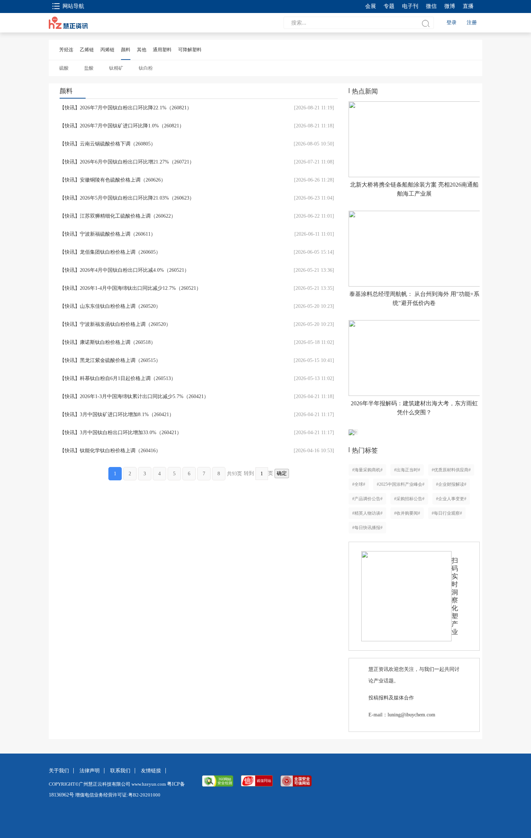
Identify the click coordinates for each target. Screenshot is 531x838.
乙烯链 (87, 49)
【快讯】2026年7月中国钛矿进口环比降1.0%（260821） (122, 125)
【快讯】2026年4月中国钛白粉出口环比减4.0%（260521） (124, 270)
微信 (431, 6)
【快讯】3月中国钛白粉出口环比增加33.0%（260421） (121, 432)
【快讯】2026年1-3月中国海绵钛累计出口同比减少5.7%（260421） (134, 396)
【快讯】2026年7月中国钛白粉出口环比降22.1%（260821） (126, 107)
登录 (451, 22)
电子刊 (410, 6)
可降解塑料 (190, 49)
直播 (468, 6)
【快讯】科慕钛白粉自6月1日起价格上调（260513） (118, 378)
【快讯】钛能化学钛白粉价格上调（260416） (110, 450)
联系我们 (120, 770)
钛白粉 (146, 68)
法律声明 (89, 770)
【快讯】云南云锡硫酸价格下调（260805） (108, 144)
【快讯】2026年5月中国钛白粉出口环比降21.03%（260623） (127, 198)
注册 (472, 22)
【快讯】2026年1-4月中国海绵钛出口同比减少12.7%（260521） (130, 288)
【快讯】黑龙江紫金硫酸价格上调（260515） (110, 360)
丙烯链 (107, 49)
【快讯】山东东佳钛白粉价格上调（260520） (110, 306)
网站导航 (73, 6)
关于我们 (59, 770)
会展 (370, 6)
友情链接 (151, 770)
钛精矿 (116, 68)
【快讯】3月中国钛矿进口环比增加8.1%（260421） (117, 414)
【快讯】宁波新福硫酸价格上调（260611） (108, 234)
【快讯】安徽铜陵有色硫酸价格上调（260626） (113, 180)
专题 (389, 6)
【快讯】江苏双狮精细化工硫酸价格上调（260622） (118, 216)
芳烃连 (66, 49)
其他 (141, 49)
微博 (449, 6)
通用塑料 (162, 49)
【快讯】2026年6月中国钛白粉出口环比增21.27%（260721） (127, 162)
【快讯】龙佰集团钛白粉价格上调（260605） (110, 252)
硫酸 (64, 68)
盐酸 (89, 68)
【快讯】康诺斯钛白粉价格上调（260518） (108, 342)
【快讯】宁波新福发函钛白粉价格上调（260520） (115, 324)
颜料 (125, 49)
